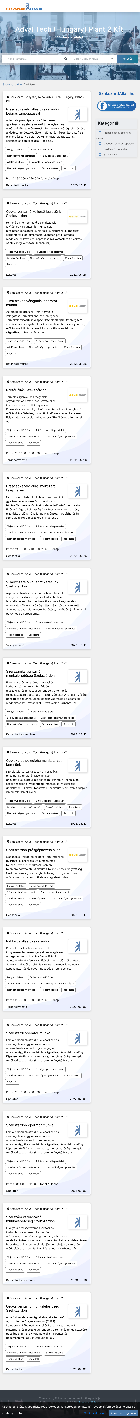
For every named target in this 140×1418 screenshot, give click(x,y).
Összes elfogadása (123, 1413)
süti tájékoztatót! (15, 1413)
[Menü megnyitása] (131, 5)
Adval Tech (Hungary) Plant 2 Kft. (46, 203)
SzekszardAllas (12, 84)
